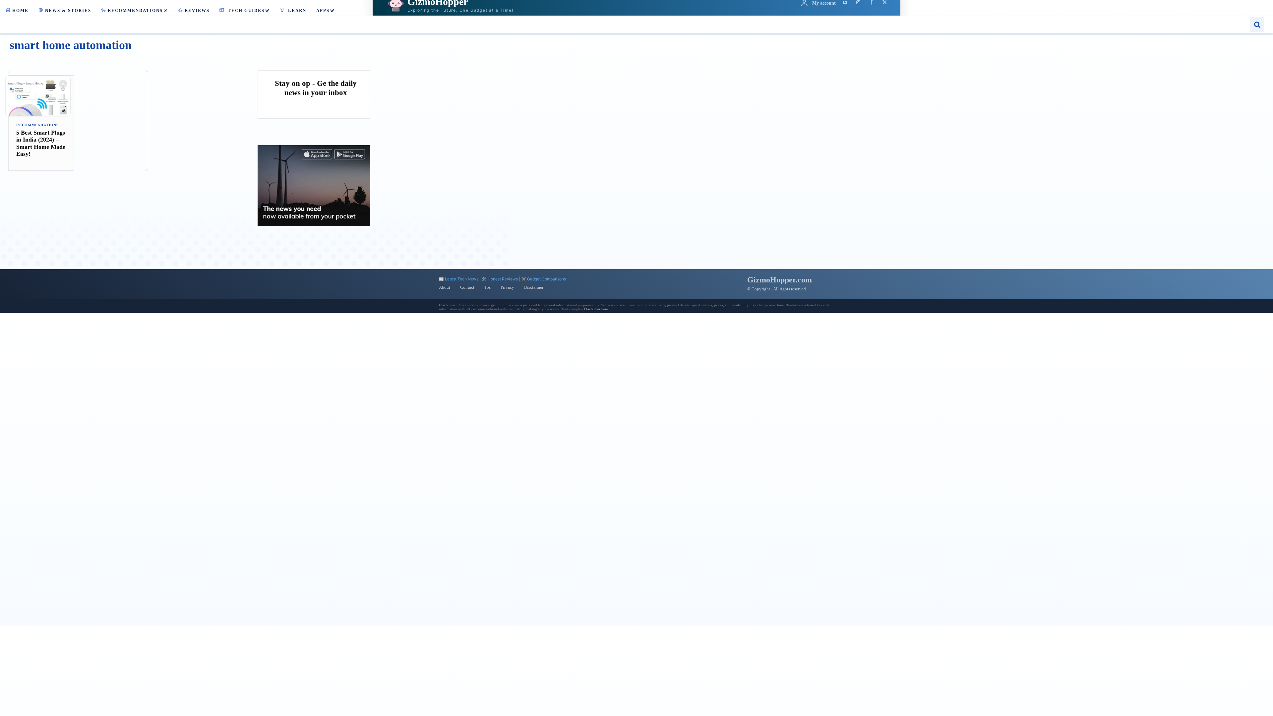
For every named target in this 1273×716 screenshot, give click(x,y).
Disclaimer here (596, 309)
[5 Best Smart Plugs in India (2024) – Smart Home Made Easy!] (41, 96)
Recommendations (37, 125)
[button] (1257, 24)
